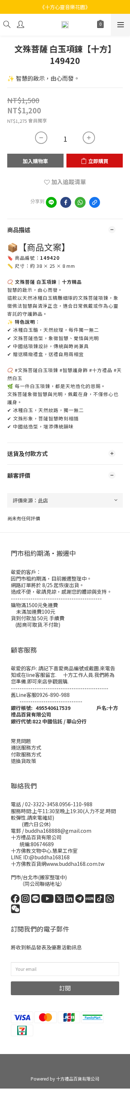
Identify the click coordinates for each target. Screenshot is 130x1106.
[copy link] (94, 202)
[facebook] (65, 202)
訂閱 (65, 988)
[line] (51, 202)
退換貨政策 (23, 760)
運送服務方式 (26, 747)
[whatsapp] (80, 202)
